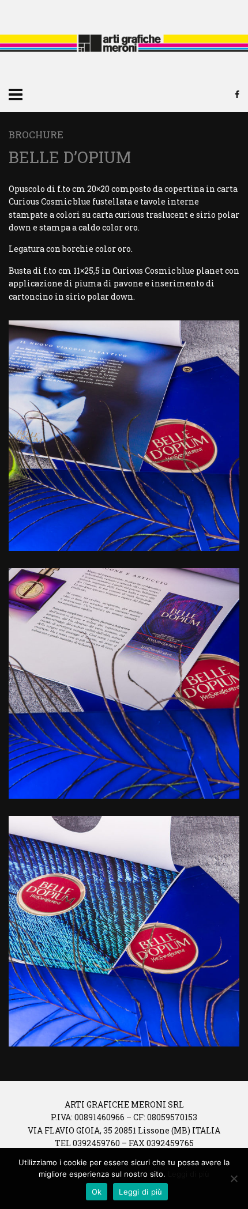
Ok (97, 1191)
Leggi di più (188, 1173)
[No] (233, 1178)
